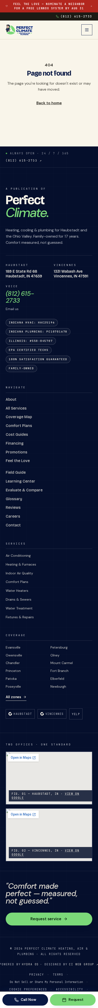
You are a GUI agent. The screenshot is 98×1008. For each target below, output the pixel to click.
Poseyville (13, 686)
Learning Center (20, 481)
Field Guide (16, 472)
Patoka (11, 678)
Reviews (13, 507)
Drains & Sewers (18, 599)
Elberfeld (57, 678)
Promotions (16, 452)
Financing (15, 443)
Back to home (49, 102)
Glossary (14, 499)
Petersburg (59, 647)
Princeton (13, 671)
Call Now (28, 999)
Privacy (36, 974)
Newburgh (58, 686)
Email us (12, 309)
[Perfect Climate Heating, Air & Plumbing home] (19, 30)
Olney (54, 655)
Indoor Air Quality (19, 573)
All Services (16, 408)
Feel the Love (18, 460)
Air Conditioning (18, 555)
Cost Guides (17, 434)
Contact (13, 525)
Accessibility (69, 989)
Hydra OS (30, 964)
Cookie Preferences (28, 989)
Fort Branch (59, 671)
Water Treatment (19, 608)
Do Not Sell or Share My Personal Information (46, 982)
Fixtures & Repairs (20, 617)
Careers (13, 516)
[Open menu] (86, 29)
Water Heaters (17, 590)
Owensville (14, 655)
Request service (45, 918)
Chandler (13, 663)
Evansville (13, 647)
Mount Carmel (61, 663)
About (11, 399)
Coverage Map (19, 417)
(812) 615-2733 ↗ (24, 160)
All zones (13, 697)
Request (76, 999)
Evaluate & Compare (24, 490)
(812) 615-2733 (76, 16)
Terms (58, 974)
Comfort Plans (19, 425)
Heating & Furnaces (21, 564)
